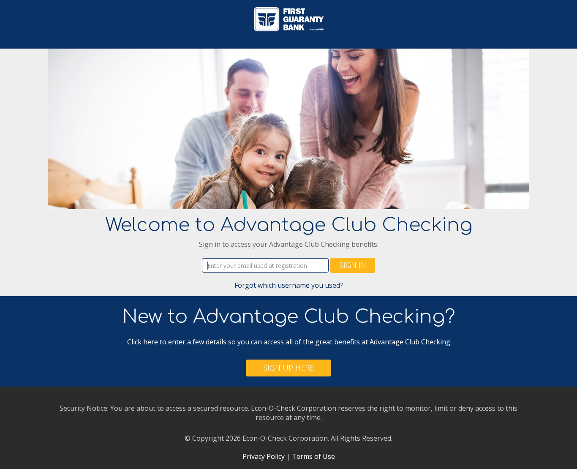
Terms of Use (313, 456)
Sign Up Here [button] (288, 368)
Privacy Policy (263, 456)
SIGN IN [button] (352, 265)
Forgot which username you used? (288, 285)
